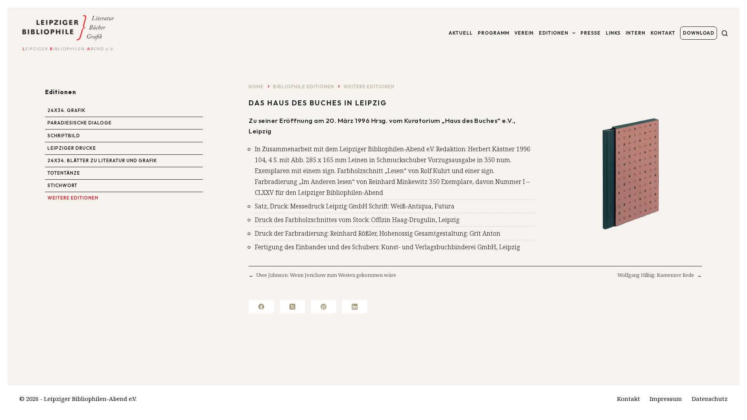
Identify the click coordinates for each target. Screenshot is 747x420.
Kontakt (663, 33)
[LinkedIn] (354, 306)
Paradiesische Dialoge (79, 123)
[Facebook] (261, 306)
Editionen (553, 33)
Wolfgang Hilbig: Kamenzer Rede (655, 274)
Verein (524, 33)
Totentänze (63, 173)
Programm (493, 33)
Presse (590, 33)
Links (613, 33)
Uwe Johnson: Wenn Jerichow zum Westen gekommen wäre (326, 274)
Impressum (666, 398)
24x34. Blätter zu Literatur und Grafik (102, 160)
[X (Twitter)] (292, 306)
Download (698, 33)
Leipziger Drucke (71, 148)
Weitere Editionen (72, 198)
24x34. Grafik (66, 110)
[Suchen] (725, 33)
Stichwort (62, 185)
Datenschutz (710, 398)
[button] (630, 173)
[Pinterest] (323, 306)
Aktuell (461, 33)
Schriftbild (63, 135)
